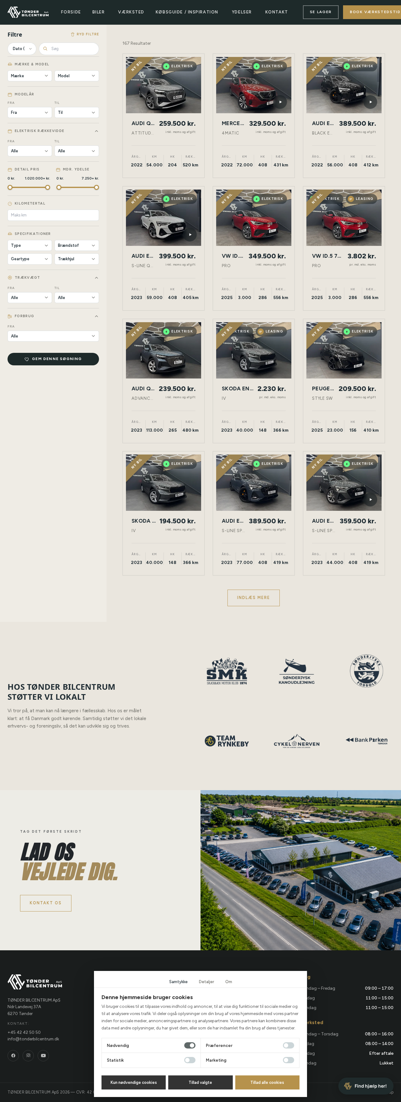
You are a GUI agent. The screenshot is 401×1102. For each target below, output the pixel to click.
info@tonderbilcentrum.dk (33, 1038)
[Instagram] (28, 1055)
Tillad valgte (200, 1082)
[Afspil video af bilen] (280, 102)
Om (228, 981)
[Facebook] (13, 1055)
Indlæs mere (253, 597)
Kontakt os (46, 903)
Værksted (131, 12)
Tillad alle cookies (267, 1082)
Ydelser (242, 12)
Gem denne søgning (57, 359)
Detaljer (206, 981)
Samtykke (178, 981)
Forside (71, 12)
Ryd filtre (88, 34)
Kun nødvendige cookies (134, 1082)
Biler (98, 12)
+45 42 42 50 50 (24, 1032)
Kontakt (276, 12)
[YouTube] (43, 1055)
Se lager (321, 12)
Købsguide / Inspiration (187, 12)
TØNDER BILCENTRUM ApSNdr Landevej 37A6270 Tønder (34, 1007)
